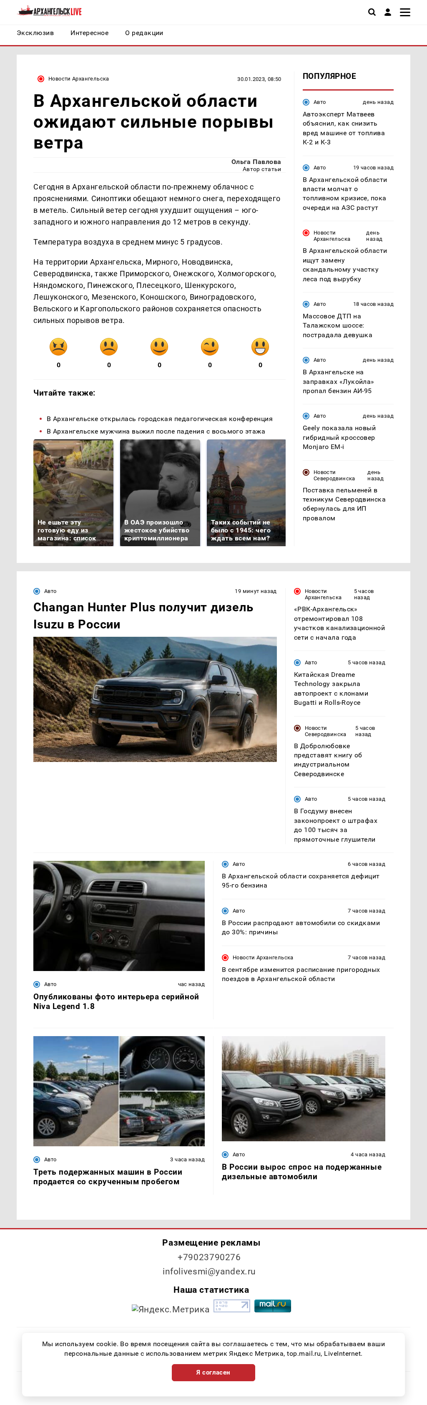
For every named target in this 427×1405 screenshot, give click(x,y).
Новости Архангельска (78, 79)
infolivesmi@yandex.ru (209, 1271)
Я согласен (213, 1372)
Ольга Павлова (256, 162)
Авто (320, 102)
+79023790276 (209, 1257)
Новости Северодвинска (334, 475)
